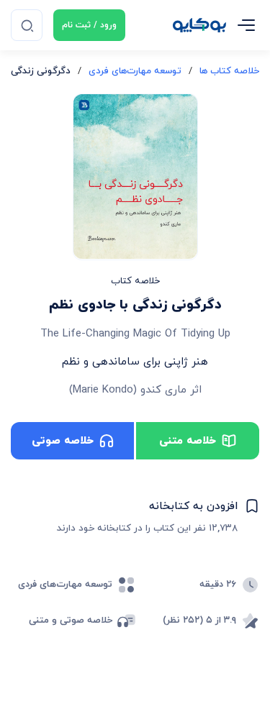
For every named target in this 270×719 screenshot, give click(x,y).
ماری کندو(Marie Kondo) (127, 390)
